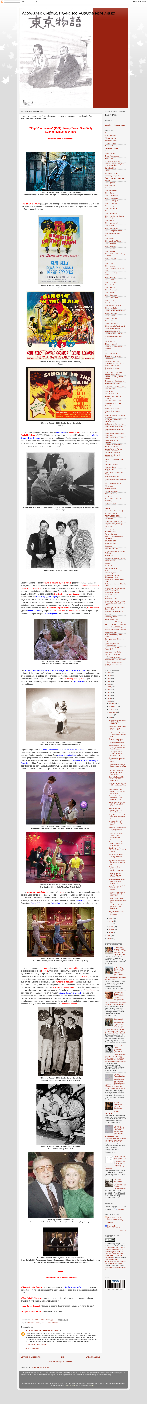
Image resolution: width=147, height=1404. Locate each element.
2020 (109, 690)
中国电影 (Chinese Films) (113, 662)
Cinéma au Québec (111, 308)
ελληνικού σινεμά (111, 632)
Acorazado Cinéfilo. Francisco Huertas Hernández (68, 13)
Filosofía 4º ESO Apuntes (113, 401)
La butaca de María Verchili (114, 438)
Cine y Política (110, 287)
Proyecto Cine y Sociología (114, 524)
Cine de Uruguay (111, 206)
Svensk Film (109, 555)
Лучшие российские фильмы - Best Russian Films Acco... (117, 740)
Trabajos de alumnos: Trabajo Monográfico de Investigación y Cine (115, 602)
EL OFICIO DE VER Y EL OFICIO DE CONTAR (113, 373)
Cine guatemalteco (111, 228)
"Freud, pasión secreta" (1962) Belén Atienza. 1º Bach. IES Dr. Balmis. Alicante (119, 951)
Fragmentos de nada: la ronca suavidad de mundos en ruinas (115, 1220)
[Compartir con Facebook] (65, 1320)
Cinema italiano (110, 321)
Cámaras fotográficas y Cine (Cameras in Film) (115, 164)
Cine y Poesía (110, 285)
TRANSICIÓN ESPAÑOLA (114, 611)
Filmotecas (109, 391)
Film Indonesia (110, 389)
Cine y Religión (110, 292)
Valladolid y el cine (111, 619)
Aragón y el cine (110, 143)
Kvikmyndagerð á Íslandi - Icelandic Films (114, 420)
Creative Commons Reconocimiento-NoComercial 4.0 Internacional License (115, 1261)
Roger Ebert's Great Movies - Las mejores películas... (117, 791)
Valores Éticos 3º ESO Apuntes (115, 627)
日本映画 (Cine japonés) (113, 665)
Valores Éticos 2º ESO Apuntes (115, 624)
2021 (109, 687)
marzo (111, 927)
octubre (112, 709)
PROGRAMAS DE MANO (113, 521)
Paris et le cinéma (111, 506)
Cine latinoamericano (112, 233)
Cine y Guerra (110, 261)
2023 (109, 681)
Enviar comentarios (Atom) (40, 1367)
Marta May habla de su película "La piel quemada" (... (117, 906)
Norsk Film (108, 496)
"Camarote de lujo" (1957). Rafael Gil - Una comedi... (116, 843)
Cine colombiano (111, 190)
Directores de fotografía (113, 356)
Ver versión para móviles (60, 1361)
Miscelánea (109, 486)
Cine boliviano (110, 185)
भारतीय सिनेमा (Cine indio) (113, 657)
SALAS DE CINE (110, 541)
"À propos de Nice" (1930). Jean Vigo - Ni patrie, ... (117, 822)
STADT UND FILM (111, 549)
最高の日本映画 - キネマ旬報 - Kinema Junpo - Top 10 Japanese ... (117, 747)
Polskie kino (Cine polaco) (114, 511)
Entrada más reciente (31, 1357)
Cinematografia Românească (115, 326)
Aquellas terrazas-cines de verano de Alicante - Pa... (117, 862)
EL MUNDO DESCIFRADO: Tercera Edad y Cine (114, 364)
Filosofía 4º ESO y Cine (113, 403)
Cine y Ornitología (111, 282)
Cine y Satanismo (111, 295)
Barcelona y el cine (111, 148)
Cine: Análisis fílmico (112, 303)
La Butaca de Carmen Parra (114, 424)
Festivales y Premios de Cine (115, 386)
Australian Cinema (111, 146)
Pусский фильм (110, 531)
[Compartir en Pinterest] (67, 1320)
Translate (121, 1209)
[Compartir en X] (63, 1320)
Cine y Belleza (110, 249)
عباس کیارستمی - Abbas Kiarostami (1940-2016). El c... (117, 894)
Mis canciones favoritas (113, 483)
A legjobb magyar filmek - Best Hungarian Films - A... (117, 816)
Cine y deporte (110, 251)
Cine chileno (109, 188)
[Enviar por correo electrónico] (59, 1320)
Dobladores (109, 358)
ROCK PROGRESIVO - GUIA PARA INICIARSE (42, 1330)
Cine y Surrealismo (111, 298)
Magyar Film (109, 470)
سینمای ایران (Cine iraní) (113, 654)
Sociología (108, 546)
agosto (111, 715)
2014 (109, 939)
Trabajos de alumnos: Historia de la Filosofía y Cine (115, 589)
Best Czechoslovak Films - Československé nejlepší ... (117, 829)
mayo (111, 921)
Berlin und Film (110, 151)
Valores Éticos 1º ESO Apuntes (115, 622)
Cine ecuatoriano (111, 213)
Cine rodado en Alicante (113, 241)
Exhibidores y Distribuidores (114, 381)
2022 (109, 684)
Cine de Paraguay (111, 203)
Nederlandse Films (111, 491)
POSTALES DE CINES (112, 516)
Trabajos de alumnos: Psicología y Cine (112, 593)
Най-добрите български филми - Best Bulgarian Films (117, 728)
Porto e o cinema (111, 513)
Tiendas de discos (111, 568)
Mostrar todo (123, 1230)
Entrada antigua (93, 1357)
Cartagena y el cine (111, 173)
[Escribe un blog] (61, 1320)
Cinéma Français (111, 318)
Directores (108, 351)
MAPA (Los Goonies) (113, 1228)
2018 (109, 695)
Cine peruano (109, 238)
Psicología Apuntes (111, 529)
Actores (107, 133)
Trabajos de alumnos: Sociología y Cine (112, 597)
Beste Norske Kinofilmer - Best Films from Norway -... (117, 881)
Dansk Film (109, 339)
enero (111, 932)
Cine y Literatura (110, 266)
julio (110, 718)
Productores (109, 518)
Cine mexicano (110, 236)
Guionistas (108, 406)
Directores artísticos (112, 353)
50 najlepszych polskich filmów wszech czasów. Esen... (117, 759)
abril (111, 924)
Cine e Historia (110, 211)
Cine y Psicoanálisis (112, 290)
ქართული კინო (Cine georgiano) (112, 648)
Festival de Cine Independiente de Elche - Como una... (116, 868)
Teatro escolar (110, 561)
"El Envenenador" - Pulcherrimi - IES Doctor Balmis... (115, 810)
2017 (109, 698)
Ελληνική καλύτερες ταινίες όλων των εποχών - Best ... (115, 753)
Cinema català (110, 316)
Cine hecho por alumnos (113, 231)
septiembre (113, 712)
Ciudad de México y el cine (114, 334)
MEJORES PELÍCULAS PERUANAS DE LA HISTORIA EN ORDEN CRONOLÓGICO (120, 1184)
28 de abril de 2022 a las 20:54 (36, 1344)
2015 (109, 936)
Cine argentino (110, 182)
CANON (108, 170)
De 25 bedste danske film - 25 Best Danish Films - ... (117, 785)
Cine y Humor (110, 263)
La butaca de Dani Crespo (114, 426)
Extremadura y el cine (112, 383)
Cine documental (111, 208)
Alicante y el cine (111, 138)
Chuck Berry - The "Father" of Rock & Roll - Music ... (117, 849)
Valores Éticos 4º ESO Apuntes (115, 629)
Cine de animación (111, 195)
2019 (109, 692)
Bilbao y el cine (110, 153)
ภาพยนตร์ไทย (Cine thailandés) (115, 660)
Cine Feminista (110, 225)
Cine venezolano (111, 243)
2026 (109, 673)
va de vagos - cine (114, 1217)
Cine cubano (109, 193)
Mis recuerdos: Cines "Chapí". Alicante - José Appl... (116, 856)
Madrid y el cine (110, 467)
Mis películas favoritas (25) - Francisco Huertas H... (116, 912)
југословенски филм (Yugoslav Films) (112, 644)
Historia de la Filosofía (112, 408)
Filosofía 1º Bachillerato (113, 394)
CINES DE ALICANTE (112, 331)
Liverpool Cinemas (111, 464)
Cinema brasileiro (111, 313)
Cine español (109, 220)
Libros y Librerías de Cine (114, 459)
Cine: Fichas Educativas (113, 305)
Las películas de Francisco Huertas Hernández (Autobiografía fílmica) (114, 450)
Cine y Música (46, 1323)
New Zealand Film (111, 494)
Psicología (108, 526)
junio (111, 918)
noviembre (113, 706)
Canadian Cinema (111, 168)
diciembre (112, 703)
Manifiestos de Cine (112, 476)
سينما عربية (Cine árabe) (113, 652)
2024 (109, 678)
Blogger (92, 1385)
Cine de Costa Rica (111, 198)
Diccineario (111, 1226)
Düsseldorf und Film (112, 361)
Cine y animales (110, 246)
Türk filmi (108, 614)
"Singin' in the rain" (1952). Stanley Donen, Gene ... (115, 875)
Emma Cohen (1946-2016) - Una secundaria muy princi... (116, 836)
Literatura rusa (110, 462)
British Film (109, 158)
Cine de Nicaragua (111, 201)
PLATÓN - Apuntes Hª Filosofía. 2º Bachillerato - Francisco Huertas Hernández (114, 1108)
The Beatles (109, 566)
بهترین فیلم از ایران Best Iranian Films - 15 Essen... (117, 887)
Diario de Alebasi (111, 344)
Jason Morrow (70, 1385)
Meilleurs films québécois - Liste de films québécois (117, 721)
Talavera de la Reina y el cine (115, 558)
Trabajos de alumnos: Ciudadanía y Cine (112, 576)
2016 (109, 701)
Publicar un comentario (31, 1348)
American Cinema (34, 1323)
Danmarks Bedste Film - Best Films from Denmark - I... (117, 778)
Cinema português (111, 323)
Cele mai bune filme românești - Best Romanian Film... (115, 797)
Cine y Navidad (110, 280)
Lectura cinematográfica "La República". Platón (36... (117, 734)
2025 (109, 675)
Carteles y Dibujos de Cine (114, 176)
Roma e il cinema (111, 534)
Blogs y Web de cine (112, 156)
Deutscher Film (110, 341)
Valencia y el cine (111, 617)
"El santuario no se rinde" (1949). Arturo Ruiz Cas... (117, 803)
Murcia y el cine (110, 488)
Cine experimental (111, 223)
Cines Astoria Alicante (112, 328)
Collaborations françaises (113, 336)
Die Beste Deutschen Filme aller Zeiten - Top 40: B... (116, 772)
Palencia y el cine (111, 503)
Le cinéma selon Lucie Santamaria (112, 456)
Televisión (108, 563)
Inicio (63, 1357)
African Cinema (110, 135)
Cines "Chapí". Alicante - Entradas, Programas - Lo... (117, 900)
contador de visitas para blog (115, 125)
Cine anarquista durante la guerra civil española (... (117, 766)
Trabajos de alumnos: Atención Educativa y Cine (115, 571)
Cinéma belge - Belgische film (115, 310)
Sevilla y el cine (110, 543)
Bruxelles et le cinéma (112, 161)
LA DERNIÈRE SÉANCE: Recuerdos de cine (113, 445)
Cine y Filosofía (110, 258)
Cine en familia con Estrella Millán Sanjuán (114, 217)
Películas (55, 1323)
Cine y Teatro (109, 300)
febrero (112, 929)
